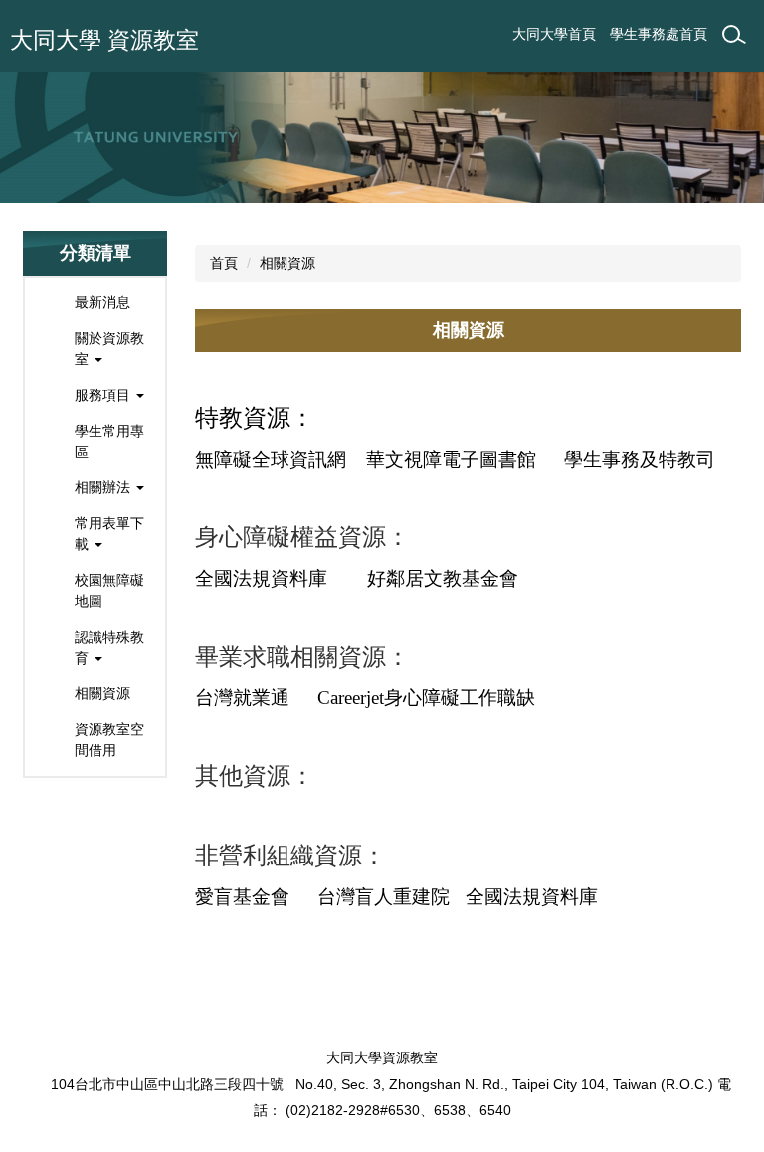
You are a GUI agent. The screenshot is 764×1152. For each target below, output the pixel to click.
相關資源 (287, 263)
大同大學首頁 (554, 34)
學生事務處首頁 (658, 34)
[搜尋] (734, 35)
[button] (95, 349)
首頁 (224, 263)
